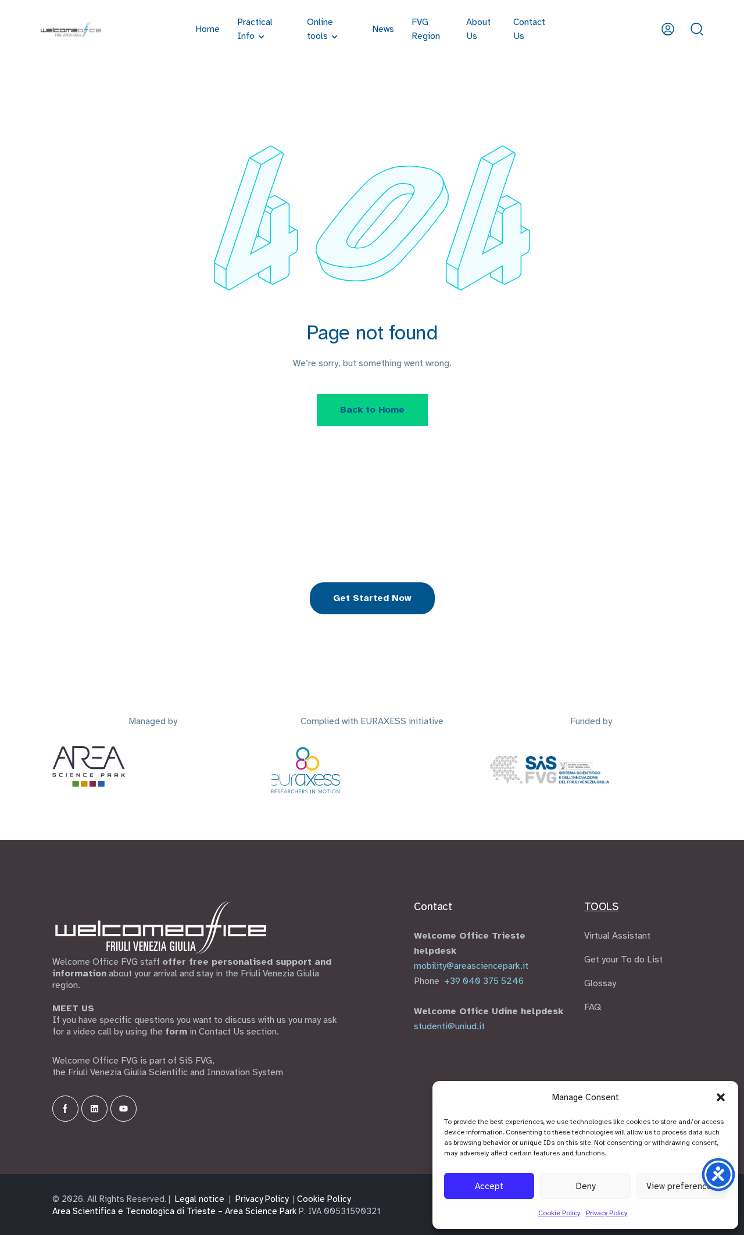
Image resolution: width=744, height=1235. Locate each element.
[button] (721, 1097)
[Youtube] (123, 1109)
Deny (585, 1186)
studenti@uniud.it (449, 1026)
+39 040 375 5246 (484, 981)
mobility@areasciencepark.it (471, 966)
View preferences (681, 1186)
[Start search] (697, 28)
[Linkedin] (94, 1109)
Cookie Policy (559, 1213)
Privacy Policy (606, 1213)
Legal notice (199, 1199)
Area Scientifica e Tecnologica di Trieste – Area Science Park (174, 1211)
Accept (489, 1186)
